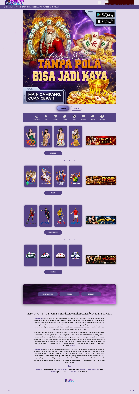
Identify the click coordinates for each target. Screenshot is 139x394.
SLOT (53, 193)
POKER (53, 272)
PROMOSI (131, 4)
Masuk (76, 108)
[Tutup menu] (107, 1)
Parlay (91, 294)
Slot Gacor (48, 294)
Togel (69, 294)
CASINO (53, 153)
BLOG (114, 4)
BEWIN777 (38, 318)
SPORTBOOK (53, 232)
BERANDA (108, 4)
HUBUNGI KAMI (122, 4)
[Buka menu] (99, 2)
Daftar (63, 108)
